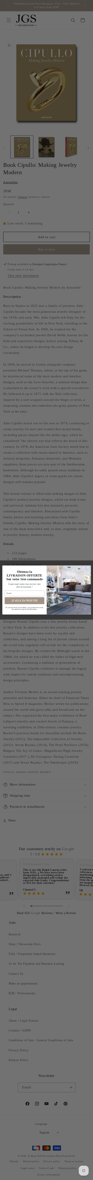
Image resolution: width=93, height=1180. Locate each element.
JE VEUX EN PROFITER (24, 600)
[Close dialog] (88, 568)
